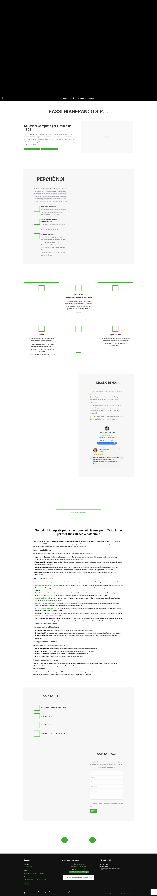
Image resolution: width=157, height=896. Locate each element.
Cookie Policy (104, 866)
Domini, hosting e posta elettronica (47, 603)
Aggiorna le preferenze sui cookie (110, 868)
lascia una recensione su (106, 443)
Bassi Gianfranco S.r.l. (106, 433)
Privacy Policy (113, 803)
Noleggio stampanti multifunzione (47, 585)
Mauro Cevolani (104, 449)
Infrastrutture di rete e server (45, 608)
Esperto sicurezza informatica (45, 593)
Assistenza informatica (43, 598)
